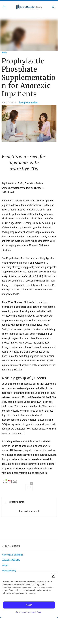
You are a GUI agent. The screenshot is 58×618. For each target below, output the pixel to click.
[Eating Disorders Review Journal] (29, 7)
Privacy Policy (36, 612)
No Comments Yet (16, 502)
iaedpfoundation (28, 103)
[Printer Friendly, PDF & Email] (10, 481)
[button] (53, 575)
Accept (29, 605)
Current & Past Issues (12, 554)
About (5, 565)
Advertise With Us (11, 560)
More (4, 52)
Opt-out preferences (23, 612)
